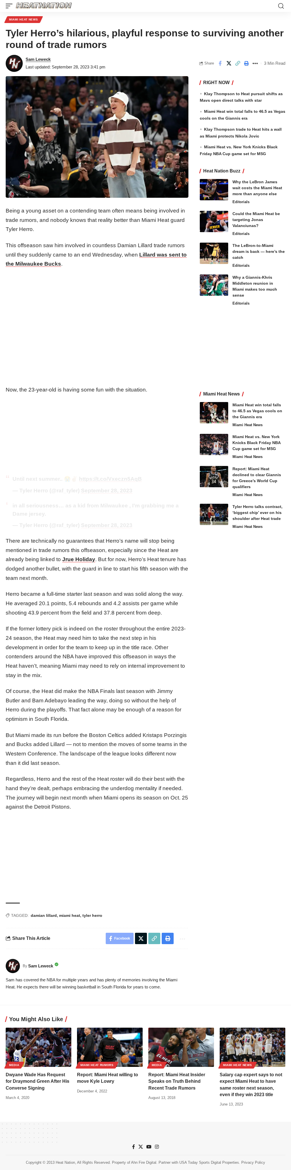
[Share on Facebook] (220, 63)
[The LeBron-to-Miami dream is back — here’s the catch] (214, 253)
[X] (140, 1147)
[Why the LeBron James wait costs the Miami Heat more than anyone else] (214, 189)
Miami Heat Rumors (97, 1065)
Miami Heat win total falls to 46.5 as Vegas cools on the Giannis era (257, 411)
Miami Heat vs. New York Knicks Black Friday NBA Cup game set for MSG (256, 442)
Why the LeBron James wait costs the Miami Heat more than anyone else (257, 188)
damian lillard (44, 915)
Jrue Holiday (78, 559)
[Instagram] (156, 1147)
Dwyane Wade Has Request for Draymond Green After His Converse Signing (37, 1081)
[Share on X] (229, 63)
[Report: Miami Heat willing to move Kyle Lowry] (110, 1047)
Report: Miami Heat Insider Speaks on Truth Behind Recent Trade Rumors (176, 1081)
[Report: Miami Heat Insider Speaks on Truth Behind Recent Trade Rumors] (181, 1047)
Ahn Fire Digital (143, 1162)
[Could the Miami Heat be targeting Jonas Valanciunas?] (214, 221)
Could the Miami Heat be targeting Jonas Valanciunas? (256, 219)
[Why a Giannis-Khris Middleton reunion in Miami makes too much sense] (214, 285)
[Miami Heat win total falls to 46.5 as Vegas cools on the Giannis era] (214, 412)
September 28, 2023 (106, 491)
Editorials (241, 202)
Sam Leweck (38, 59)
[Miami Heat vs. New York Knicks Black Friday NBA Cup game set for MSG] (214, 444)
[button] (10, 6)
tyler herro (92, 915)
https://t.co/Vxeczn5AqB (110, 479)
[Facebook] (133, 1147)
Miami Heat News (23, 19)
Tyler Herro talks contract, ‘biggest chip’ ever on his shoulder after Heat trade (257, 512)
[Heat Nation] (43, 6)
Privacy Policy (253, 1162)
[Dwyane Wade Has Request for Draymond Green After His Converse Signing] (38, 1047)
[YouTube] (149, 1147)
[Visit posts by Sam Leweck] (14, 63)
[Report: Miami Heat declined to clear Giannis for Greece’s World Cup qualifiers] (214, 476)
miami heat (69, 915)
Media (14, 1065)
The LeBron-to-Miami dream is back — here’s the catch (258, 251)
